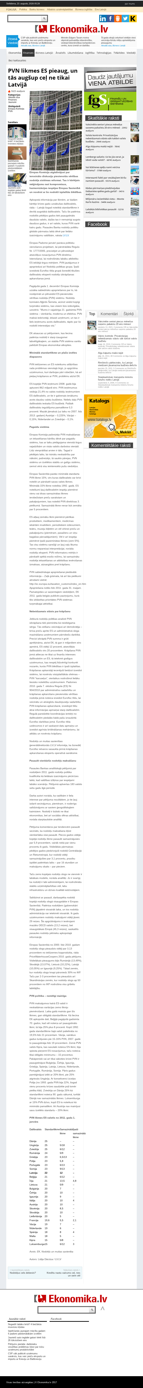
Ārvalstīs (61, 52)
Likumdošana (75, 52)
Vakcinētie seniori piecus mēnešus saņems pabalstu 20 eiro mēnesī (104, 126)
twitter (125, 18)
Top (92, 314)
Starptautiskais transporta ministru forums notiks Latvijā (115, 378)
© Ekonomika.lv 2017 (46, 1382)
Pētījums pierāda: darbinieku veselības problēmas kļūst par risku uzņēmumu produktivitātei (26, 1347)
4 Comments (115, 385)
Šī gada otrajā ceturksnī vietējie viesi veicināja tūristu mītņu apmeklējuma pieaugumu (118, 40)
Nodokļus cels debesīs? (23, 1272)
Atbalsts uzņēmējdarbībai (60, 9)
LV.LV (66, 235)
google (103, 18)
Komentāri (109, 314)
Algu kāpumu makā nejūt (99, 146)
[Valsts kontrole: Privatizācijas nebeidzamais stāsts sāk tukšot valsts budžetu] (135, 141)
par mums (130, 3)
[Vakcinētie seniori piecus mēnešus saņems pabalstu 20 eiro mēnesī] (135, 130)
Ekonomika (15, 52)
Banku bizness (36, 9)
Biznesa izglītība (83, 9)
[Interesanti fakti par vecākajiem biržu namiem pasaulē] (135, 183)
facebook (110, 18)
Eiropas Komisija (16, 109)
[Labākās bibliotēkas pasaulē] (135, 215)
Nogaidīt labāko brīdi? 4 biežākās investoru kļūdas (16, 141)
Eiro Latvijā (100, 9)
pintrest (118, 18)
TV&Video (119, 52)
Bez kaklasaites (17, 60)
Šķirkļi (128, 314)
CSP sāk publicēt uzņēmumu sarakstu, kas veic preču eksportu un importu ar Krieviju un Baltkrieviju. (38, 40)
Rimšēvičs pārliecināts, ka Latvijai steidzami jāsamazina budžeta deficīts (117, 364)
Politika (23, 9)
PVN (10, 111)
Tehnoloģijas (104, 52)
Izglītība (90, 52)
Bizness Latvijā (38, 45)
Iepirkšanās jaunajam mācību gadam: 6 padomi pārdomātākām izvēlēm (16, 166)
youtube (133, 18)
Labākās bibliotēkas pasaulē (101, 209)
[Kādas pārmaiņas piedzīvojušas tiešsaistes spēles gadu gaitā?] (135, 194)
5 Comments (117, 370)
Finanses (28, 52)
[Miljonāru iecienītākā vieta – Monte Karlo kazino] (135, 204)
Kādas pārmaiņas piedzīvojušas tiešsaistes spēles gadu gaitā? (103, 190)
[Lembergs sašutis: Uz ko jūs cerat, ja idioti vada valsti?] (135, 162)
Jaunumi (12, 102)
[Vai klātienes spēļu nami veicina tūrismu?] (135, 173)
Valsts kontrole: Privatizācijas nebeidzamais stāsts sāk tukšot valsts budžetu (106, 138)
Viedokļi (131, 52)
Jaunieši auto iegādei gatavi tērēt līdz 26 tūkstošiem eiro (17, 191)
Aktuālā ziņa (26, 45)
